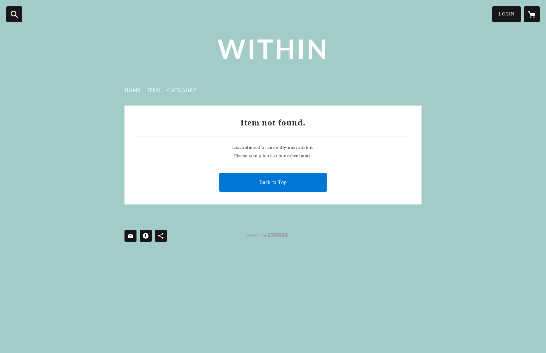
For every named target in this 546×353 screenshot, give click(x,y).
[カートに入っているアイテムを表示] (532, 14)
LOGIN (506, 14)
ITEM (154, 90)
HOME (132, 90)
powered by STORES (266, 235)
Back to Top (273, 182)
